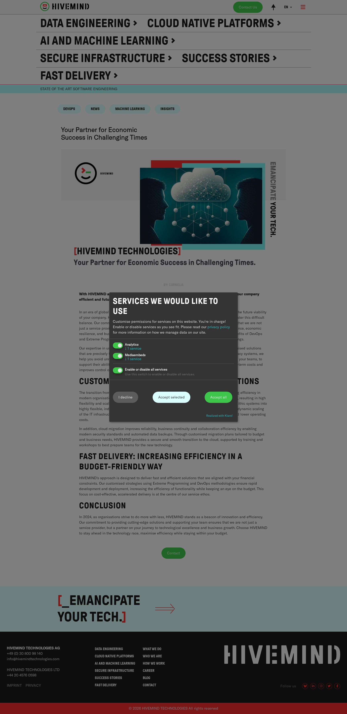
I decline (125, 397)
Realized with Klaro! (219, 416)
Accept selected (171, 397)
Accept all (218, 397)
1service (133, 348)
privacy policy (218, 327)
